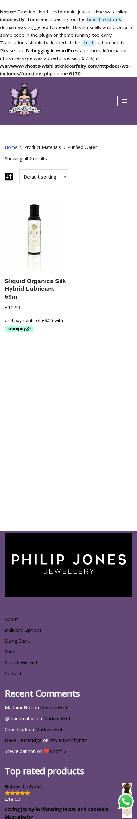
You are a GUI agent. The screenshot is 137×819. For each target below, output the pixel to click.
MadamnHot (54, 707)
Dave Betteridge (23, 740)
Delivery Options (23, 630)
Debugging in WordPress (53, 50)
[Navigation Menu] (124, 101)
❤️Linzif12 (55, 751)
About (11, 619)
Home (11, 147)
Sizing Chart (17, 640)
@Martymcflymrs (69, 740)
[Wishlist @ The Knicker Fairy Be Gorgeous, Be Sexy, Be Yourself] (24, 101)
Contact (13, 673)
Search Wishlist (21, 662)
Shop (10, 651)
